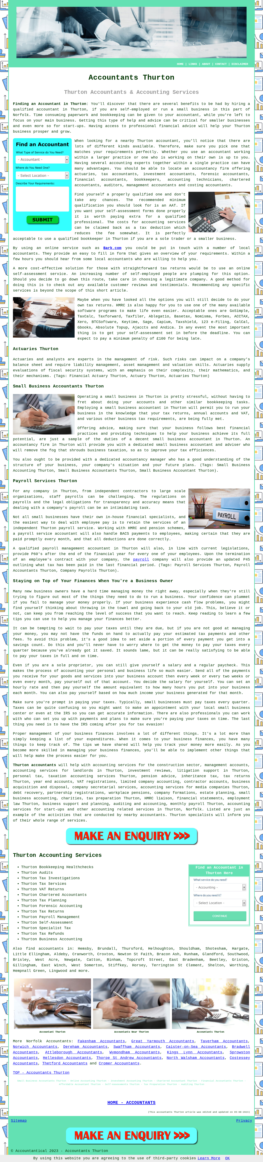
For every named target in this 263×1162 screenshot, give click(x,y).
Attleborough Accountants (73, 1052)
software (86, 311)
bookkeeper (92, 239)
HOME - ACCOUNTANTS (131, 1102)
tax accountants (119, 174)
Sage (147, 322)
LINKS (193, 64)
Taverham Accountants (224, 1041)
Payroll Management (59, 917)
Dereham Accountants (85, 1047)
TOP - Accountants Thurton (41, 1073)
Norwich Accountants (35, 1047)
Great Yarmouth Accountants (162, 1041)
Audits (46, 873)
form (121, 254)
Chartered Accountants (63, 895)
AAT (172, 205)
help (214, 126)
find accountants (45, 949)
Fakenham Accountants (101, 1041)
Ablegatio (159, 316)
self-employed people (153, 274)
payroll (141, 559)
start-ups (73, 126)
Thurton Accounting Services (57, 855)
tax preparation (104, 798)
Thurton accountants (34, 765)
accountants (120, 259)
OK (227, 1158)
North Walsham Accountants (195, 1058)
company (198, 279)
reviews (140, 285)
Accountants (58, 1041)
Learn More (209, 1158)
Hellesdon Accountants (67, 1058)
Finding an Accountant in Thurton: (51, 104)
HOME (180, 64)
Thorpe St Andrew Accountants (129, 1058)
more (83, 971)
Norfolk (34, 1041)
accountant (48, 109)
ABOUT (206, 64)
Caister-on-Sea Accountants (196, 1047)
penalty (140, 339)
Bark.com (112, 248)
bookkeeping (112, 115)
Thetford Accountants (65, 1063)
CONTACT (221, 64)
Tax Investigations (59, 878)
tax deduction (155, 228)
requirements (119, 152)
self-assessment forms (130, 211)
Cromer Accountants (119, 1063)
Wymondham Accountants (135, 1052)
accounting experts (129, 163)
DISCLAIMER (240, 64)
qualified (143, 194)
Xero (82, 322)
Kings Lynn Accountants (194, 1052)
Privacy (244, 1121)
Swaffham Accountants (136, 1047)
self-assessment (146, 333)
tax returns (99, 305)
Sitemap (19, 1121)
